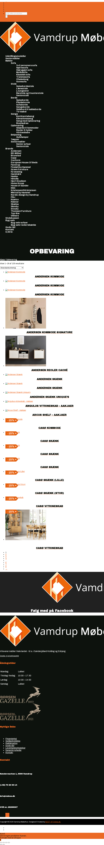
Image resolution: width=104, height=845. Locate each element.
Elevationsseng (24, 118)
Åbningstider (11, 3)
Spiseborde (22, 100)
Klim (13, 188)
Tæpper (15, 139)
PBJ (13, 197)
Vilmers (15, 216)
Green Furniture (19, 169)
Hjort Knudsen (18, 181)
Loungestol (22, 91)
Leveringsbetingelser (15, 748)
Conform (15, 160)
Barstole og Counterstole (29, 93)
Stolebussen (12, 218)
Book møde (10, 11)
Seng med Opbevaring (28, 121)
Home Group (17, 183)
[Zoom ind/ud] (1, 842)
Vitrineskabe (23, 132)
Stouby (15, 209)
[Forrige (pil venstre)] (1, 844)
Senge (14, 114)
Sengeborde (23, 107)
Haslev (14, 176)
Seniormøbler (12, 58)
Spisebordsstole (25, 86)
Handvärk (16, 174)
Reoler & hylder (24, 130)
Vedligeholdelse (12, 741)
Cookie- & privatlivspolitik (9, 656)
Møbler (9, 61)
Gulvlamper (22, 137)
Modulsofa (21, 72)
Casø (13, 158)
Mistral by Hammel (20, 192)
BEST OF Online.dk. (53, 822)
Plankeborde (23, 102)
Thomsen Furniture (21, 211)
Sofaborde (22, 105)
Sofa (13, 63)
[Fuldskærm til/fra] (4, 842)
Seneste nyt (10, 7)
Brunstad (16, 155)
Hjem (2, 260)
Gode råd (10, 227)
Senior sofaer (23, 144)
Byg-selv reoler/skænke (23, 225)
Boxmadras (22, 123)
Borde (14, 98)
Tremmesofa (23, 77)
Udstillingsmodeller (15, 56)
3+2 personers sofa (26, 65)
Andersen (16, 151)
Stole (14, 84)
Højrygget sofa (24, 70)
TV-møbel (21, 111)
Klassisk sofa (23, 74)
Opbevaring (17, 125)
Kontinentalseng (25, 116)
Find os (8, 9)
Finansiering (10, 5)
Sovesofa (21, 81)
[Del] (6, 842)
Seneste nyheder (13, 750)
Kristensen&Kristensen (23, 190)
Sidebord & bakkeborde (28, 109)
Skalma (15, 204)
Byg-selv (10, 220)
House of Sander (20, 185)
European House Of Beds (24, 162)
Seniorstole (22, 95)
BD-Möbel (16, 153)
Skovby (15, 206)
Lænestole (22, 88)
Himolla (15, 179)
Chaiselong (22, 79)
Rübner (15, 202)
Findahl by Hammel (21, 167)
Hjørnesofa (22, 68)
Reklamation (11, 743)
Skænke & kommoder (27, 128)
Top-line (15, 213)
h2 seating (16, 172)
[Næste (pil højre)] (4, 844)
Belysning (16, 135)
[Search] (6, 16)
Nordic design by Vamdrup (25, 195)
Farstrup (15, 165)
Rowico (15, 199)
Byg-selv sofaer (19, 222)
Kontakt (9, 229)
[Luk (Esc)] (9, 842)
